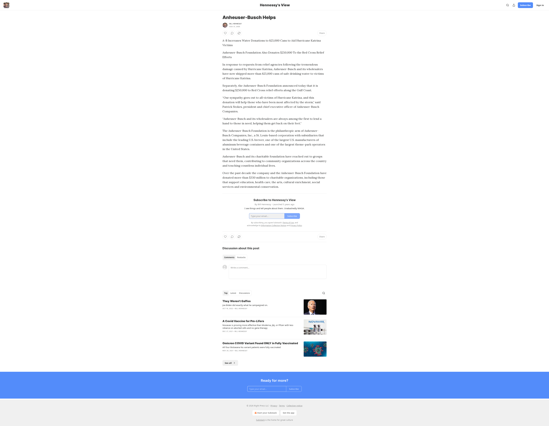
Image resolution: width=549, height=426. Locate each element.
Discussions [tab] (244, 293)
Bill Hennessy (235, 24)
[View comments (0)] (232, 33)
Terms (282, 405)
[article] (274, 307)
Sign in (540, 5)
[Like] (225, 33)
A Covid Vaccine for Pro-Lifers (243, 321)
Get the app (288, 412)
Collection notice (294, 405)
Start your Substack (267, 412)
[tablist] (234, 257)
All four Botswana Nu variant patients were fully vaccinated (251, 347)
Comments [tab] (229, 257)
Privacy (273, 405)
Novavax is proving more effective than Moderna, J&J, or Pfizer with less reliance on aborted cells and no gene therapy (257, 326)
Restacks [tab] (241, 257)
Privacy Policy (296, 225)
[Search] (507, 5)
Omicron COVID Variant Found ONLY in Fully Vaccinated (260, 343)
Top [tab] (225, 293)
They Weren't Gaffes (236, 301)
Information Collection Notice (273, 225)
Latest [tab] (233, 293)
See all (228, 362)
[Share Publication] (514, 5)
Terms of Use (288, 222)
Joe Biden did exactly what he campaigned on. (245, 305)
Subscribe (525, 5)
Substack (260, 420)
